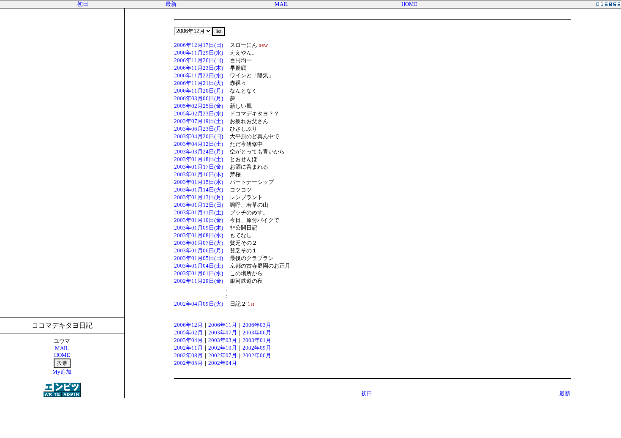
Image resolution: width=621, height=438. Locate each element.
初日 (82, 4)
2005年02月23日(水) (198, 113)
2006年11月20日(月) (198, 91)
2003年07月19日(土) (198, 121)
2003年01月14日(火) (198, 189)
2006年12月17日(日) (198, 45)
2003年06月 (256, 332)
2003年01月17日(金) (198, 167)
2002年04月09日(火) (198, 304)
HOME (409, 4)
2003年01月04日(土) (198, 266)
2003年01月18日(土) (198, 159)
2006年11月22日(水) (198, 75)
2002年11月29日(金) (198, 281)
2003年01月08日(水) (198, 235)
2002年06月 (256, 355)
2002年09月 (256, 348)
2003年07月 (222, 332)
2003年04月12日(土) (198, 144)
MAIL (282, 4)
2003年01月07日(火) (198, 243)
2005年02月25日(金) (198, 106)
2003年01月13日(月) (198, 197)
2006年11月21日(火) (198, 83)
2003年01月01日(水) (198, 273)
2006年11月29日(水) (198, 52)
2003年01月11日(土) (198, 212)
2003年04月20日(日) (198, 136)
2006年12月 (188, 325)
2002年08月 (188, 355)
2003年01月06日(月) (198, 250)
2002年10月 (222, 348)
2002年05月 (188, 363)
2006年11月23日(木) (198, 68)
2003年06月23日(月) (198, 129)
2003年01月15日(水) (198, 182)
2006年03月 (256, 325)
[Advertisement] (310, 417)
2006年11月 (222, 325)
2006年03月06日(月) (198, 98)
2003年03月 (222, 340)
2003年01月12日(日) (198, 205)
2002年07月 (222, 355)
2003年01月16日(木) (198, 174)
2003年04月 (188, 340)
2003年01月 (256, 340)
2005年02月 (188, 332)
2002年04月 (222, 363)
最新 (171, 4)
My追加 (61, 372)
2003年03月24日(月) (198, 151)
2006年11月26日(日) (198, 60)
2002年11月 (188, 348)
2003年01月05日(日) (198, 258)
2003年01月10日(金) (198, 220)
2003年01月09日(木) (198, 227)
